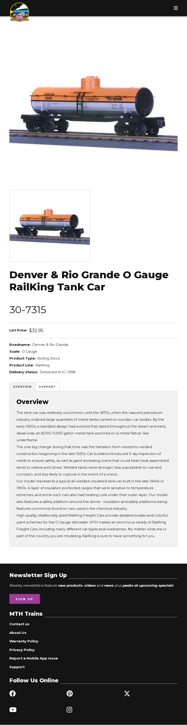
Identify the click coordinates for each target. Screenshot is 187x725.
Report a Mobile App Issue (33, 658)
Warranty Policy (23, 641)
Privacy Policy (22, 650)
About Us (17, 632)
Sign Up (25, 599)
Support (47, 386)
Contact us (19, 624)
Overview (22, 386)
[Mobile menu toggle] (176, 8)
